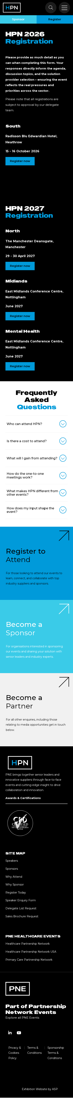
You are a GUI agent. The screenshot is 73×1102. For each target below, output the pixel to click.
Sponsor (18, 19)
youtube (18, 1032)
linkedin (9, 1032)
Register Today (15, 892)
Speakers (11, 860)
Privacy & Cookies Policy (14, 1053)
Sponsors (11, 868)
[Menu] (64, 7)
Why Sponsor (14, 884)
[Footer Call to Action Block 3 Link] (36, 709)
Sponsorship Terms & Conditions (55, 1053)
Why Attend (13, 876)
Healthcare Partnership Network (27, 943)
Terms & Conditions (34, 1050)
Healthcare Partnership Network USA (30, 951)
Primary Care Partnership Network (28, 959)
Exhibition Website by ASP (40, 1089)
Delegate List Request (20, 908)
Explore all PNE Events (22, 1017)
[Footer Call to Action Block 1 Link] (36, 563)
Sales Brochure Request (21, 916)
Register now (20, 161)
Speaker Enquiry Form (20, 900)
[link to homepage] (12, 7)
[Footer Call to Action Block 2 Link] (36, 636)
